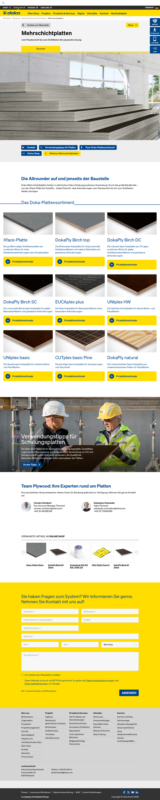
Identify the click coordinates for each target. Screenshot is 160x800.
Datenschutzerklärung (63, 792)
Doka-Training (99, 734)
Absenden (129, 693)
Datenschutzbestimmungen (100, 680)
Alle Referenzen (52, 738)
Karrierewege (123, 720)
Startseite (7, 18)
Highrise (49, 716)
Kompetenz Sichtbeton (79, 727)
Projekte (46, 13)
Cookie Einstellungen (91, 792)
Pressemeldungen (101, 720)
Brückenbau (50, 727)
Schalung (16, 18)
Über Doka (33, 13)
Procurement (27, 756)
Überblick (40, 48)
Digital (81, 13)
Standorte (25, 753)
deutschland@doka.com (62, 772)
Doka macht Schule (125, 727)
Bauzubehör (74, 730)
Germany (108, 644)
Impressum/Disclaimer (40, 792)
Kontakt (24, 749)
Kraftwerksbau (51, 730)
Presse (24, 792)
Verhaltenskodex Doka (31, 742)
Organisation (27, 720)
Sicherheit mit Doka (77, 723)
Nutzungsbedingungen (36, 683)
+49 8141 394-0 (65, 769)
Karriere (104, 13)
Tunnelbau (50, 734)
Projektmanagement (30, 727)
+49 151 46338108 (43, 511)
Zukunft (24, 731)
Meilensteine (27, 716)
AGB (78, 792)
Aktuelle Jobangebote (127, 724)
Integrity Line (27, 738)
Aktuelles (92, 13)
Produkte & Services (64, 13)
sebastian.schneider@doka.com (110, 508)
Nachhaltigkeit (119, 13)
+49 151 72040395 (103, 511)
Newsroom (98, 716)
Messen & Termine (101, 730)
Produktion (26, 724)
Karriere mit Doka (125, 716)
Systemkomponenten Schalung (34, 18)
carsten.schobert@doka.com (48, 508)
